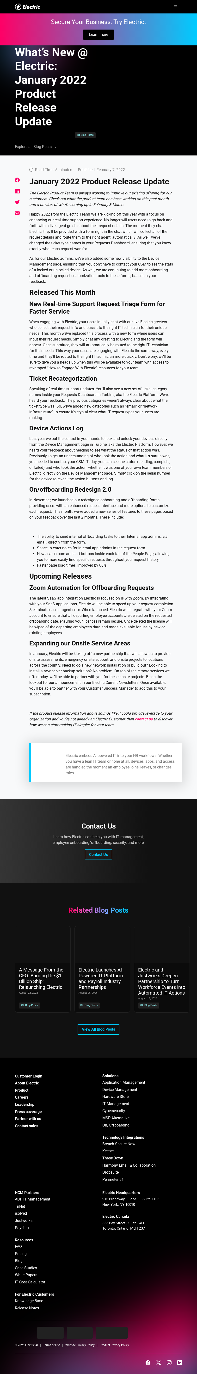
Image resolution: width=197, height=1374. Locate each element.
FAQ (18, 1246)
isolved (21, 1213)
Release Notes (27, 1308)
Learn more (98, 34)
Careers (22, 1097)
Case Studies (26, 1268)
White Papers (26, 1275)
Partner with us (28, 1118)
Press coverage (28, 1111)
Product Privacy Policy (114, 1345)
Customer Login (28, 1076)
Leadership (24, 1104)
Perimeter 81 (113, 1179)
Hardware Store (115, 1096)
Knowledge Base (29, 1301)
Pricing (21, 1253)
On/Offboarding (115, 1125)
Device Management (119, 1089)
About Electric (27, 1083)
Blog (19, 1260)
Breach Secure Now (118, 1144)
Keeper (108, 1151)
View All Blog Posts (98, 1029)
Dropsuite (110, 1172)
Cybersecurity (113, 1110)
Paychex (22, 1227)
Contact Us (98, 854)
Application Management (123, 1082)
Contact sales (26, 1126)
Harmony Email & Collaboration (129, 1165)
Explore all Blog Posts (33, 146)
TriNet (20, 1206)
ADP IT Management (32, 1199)
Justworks (23, 1220)
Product (21, 1090)
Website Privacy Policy (80, 1345)
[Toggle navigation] (175, 7)
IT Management (115, 1104)
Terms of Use (51, 1345)
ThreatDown (112, 1158)
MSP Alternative (115, 1118)
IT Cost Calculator (30, 1282)
